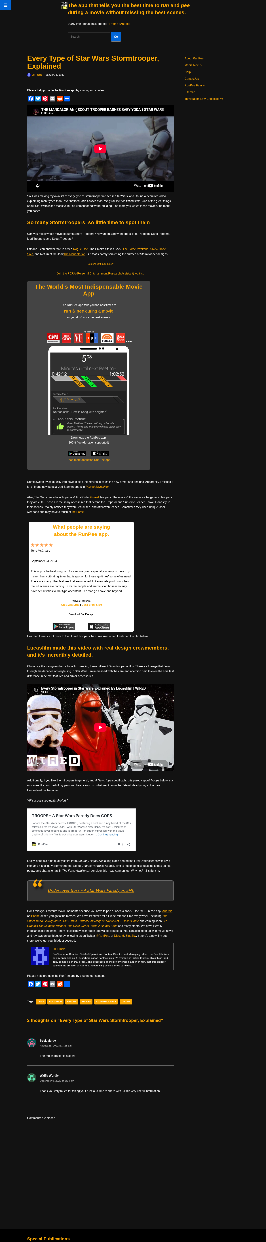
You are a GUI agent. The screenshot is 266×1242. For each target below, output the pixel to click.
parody (71, 1001)
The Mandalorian (74, 254)
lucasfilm (55, 1001)
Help (188, 72)
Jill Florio (37, 74)
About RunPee (194, 58)
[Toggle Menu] (5, 5)
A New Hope (158, 249)
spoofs (86, 1001)
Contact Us (192, 78)
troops (125, 1001)
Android (125, 23)
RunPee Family (195, 85)
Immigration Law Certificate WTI (205, 98)
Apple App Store (70, 605)
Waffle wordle (49, 1075)
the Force (77, 511)
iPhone (113, 23)
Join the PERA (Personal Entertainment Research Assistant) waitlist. (100, 273)
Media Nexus (193, 65)
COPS (41, 1001)
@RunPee (102, 935)
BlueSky (130, 935)
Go (116, 36)
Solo (30, 254)
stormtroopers (106, 1001)
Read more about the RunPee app (88, 459)
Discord (119, 935)
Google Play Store (92, 605)
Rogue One (80, 249)
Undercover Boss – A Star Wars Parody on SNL (91, 890)
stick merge (48, 1040)
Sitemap (190, 92)
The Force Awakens (135, 249)
